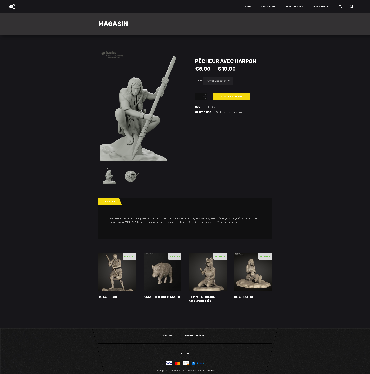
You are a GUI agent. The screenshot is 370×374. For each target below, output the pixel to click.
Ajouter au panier (231, 96)
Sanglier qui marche (162, 297)
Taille (199, 80)
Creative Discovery (205, 370)
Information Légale (195, 336)
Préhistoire (237, 112)
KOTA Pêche (108, 297)
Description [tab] (109, 202)
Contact (168, 336)
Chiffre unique (223, 112)
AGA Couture (245, 297)
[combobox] (218, 81)
